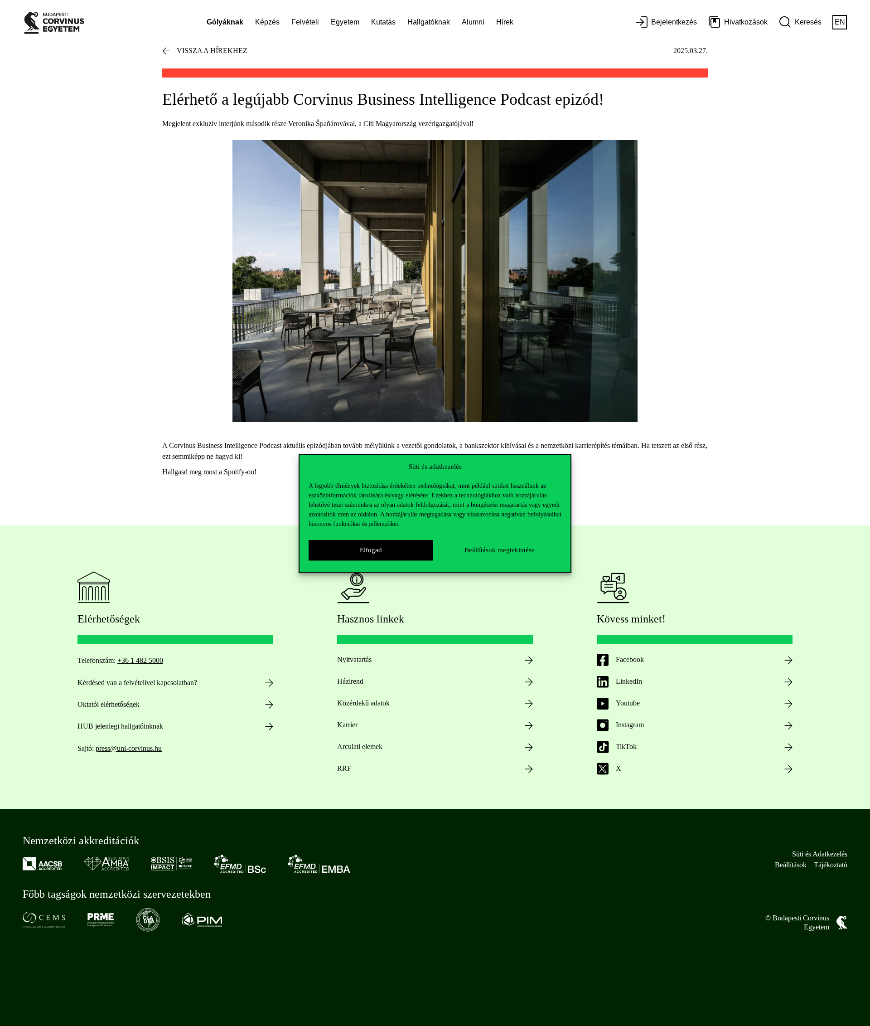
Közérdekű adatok (363, 703)
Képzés (267, 22)
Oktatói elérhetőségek (108, 704)
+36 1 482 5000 (140, 660)
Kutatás (383, 22)
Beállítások (791, 865)
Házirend (350, 681)
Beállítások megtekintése (499, 550)
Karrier (347, 725)
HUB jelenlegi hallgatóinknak (120, 726)
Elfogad (371, 550)
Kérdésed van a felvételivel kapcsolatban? (137, 682)
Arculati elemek (359, 746)
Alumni (473, 22)
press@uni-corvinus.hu (129, 748)
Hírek (504, 22)
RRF (344, 768)
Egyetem (345, 22)
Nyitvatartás (354, 659)
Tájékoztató (830, 865)
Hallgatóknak (428, 22)
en (840, 22)
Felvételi (305, 22)
